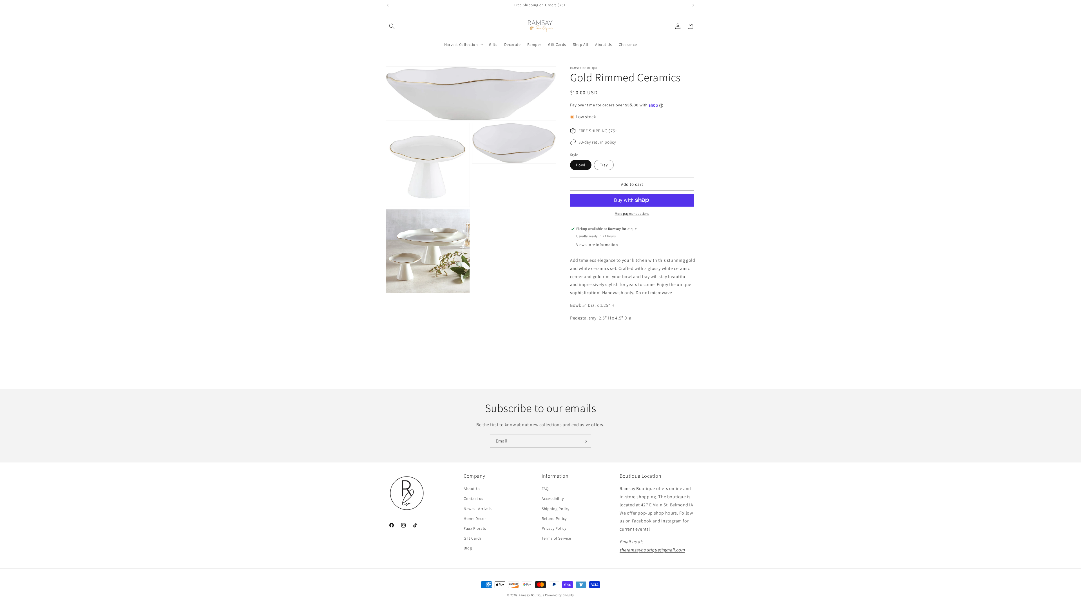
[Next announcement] (693, 5)
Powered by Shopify (559, 595)
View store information (597, 244)
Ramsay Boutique (531, 595)
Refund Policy (554, 518)
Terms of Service (556, 538)
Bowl (581, 164)
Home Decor (475, 518)
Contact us (473, 498)
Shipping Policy (555, 508)
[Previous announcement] (387, 5)
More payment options (632, 213)
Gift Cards (473, 538)
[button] (392, 26)
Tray (604, 164)
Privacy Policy (554, 528)
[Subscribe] (585, 441)
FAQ (545, 488)
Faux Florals (475, 528)
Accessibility (553, 498)
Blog (468, 548)
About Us (472, 488)
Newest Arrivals (478, 508)
